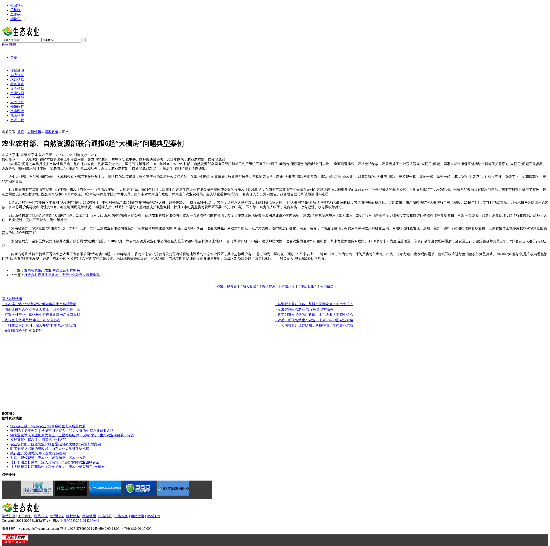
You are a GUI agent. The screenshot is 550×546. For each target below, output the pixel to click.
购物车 (15, 19)
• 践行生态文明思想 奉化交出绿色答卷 (31, 320)
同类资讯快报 (12, 299)
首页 (20, 132)
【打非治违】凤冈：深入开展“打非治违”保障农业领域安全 (54, 462)
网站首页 (8, 516)
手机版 (15, 10)
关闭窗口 (327, 286)
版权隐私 (73, 516)
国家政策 (51, 132)
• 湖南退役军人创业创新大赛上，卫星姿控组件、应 (41, 309)
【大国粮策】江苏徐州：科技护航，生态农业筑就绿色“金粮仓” (58, 467)
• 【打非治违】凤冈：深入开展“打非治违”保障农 (39, 325)
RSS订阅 (153, 516)
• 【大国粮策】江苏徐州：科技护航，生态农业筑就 (314, 325)
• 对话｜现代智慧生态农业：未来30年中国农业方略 (314, 320)
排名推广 (105, 516)
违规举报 (307, 286)
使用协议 (57, 516)
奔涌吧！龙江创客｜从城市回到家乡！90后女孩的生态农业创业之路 (61, 430)
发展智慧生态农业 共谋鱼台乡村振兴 (52, 270)
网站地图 (89, 516)
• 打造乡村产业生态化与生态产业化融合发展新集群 (41, 315)
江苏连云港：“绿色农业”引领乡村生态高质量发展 (48, 426)
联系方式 (41, 516)
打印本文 (288, 286)
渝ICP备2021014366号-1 (81, 520)
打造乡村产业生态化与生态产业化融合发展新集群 (62, 275)
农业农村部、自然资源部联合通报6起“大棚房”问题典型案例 (55, 444)
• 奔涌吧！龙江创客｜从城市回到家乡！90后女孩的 (314, 304)
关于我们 (25, 516)
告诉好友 (269, 286)
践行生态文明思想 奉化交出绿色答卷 (38, 453)
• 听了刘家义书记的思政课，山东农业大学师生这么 (314, 315)
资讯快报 (34, 132)
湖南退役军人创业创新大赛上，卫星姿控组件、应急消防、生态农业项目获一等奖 (72, 435)
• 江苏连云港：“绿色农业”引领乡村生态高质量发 (39, 304)
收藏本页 (17, 5)
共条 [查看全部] (14, 330)
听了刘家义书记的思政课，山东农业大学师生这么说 (49, 448)
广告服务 (121, 516)
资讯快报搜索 (226, 286)
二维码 (15, 14)
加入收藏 (249, 286)
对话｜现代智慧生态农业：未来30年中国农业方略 (48, 458)
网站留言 (137, 516)
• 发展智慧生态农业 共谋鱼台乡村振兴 (304, 309)
